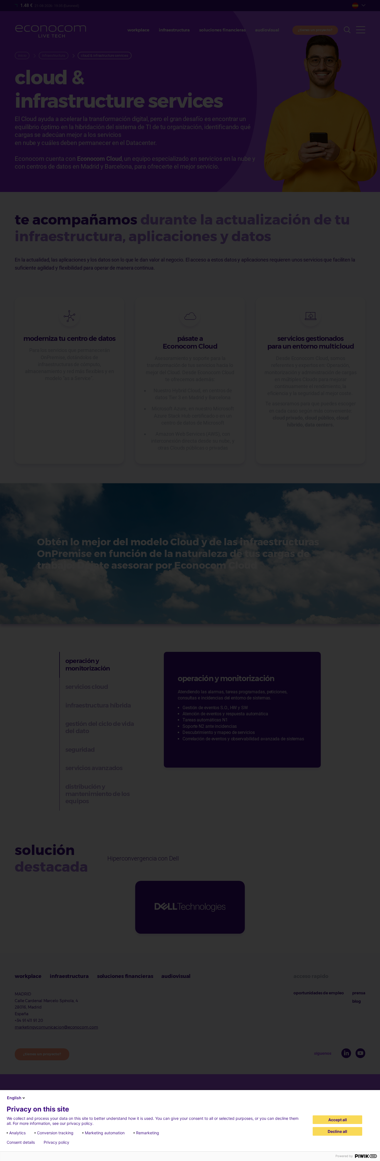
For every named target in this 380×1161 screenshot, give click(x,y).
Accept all (337, 1119)
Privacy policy (56, 1142)
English (14, 1097)
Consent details (21, 1142)
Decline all (337, 1131)
